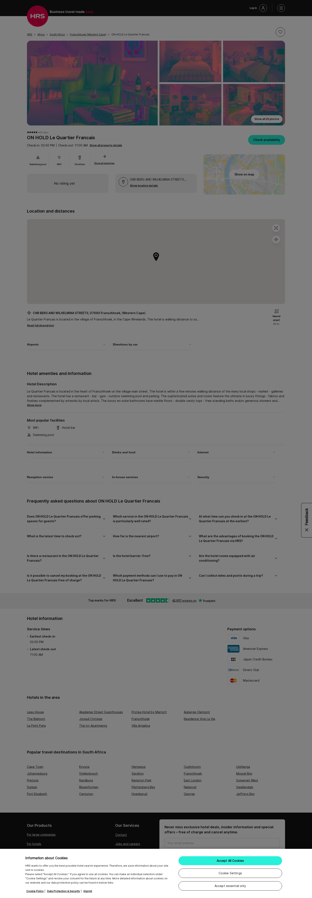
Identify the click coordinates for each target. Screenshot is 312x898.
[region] (156, 873)
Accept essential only (230, 886)
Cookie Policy (35, 891)
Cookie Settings (230, 873)
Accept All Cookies (230, 860)
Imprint (87, 891)
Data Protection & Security (63, 891)
